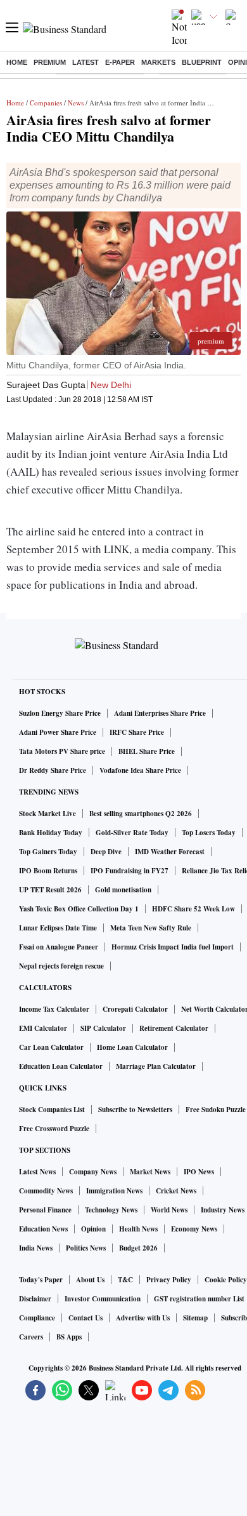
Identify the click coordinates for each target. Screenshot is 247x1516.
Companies (46, 102)
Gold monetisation (123, 889)
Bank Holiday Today (50, 832)
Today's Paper (41, 1279)
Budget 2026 (138, 1248)
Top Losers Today (209, 832)
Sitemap (195, 1317)
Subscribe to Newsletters (135, 1109)
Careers (31, 1336)
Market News (150, 1171)
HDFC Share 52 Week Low (193, 908)
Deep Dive (106, 851)
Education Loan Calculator (61, 1066)
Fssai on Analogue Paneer (58, 946)
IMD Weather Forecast (170, 851)
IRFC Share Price (137, 732)
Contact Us (85, 1317)
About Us (90, 1279)
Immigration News (114, 1190)
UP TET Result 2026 (50, 889)
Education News (43, 1228)
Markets (158, 62)
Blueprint (202, 62)
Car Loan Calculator (51, 1047)
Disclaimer (35, 1298)
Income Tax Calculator (54, 1009)
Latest (85, 62)
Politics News (86, 1248)
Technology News (111, 1209)
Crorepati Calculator (135, 1009)
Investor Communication (103, 1298)
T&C (125, 1279)
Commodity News (46, 1190)
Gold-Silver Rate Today (132, 832)
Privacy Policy (168, 1279)
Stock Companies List (52, 1109)
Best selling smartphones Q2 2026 (140, 813)
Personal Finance (45, 1209)
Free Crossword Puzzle (54, 1128)
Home (16, 62)
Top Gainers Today (48, 851)
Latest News (37, 1171)
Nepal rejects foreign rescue (61, 966)
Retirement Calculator (173, 1028)
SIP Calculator (103, 1028)
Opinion (93, 1228)
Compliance (37, 1317)
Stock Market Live (47, 813)
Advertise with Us (143, 1317)
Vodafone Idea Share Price (140, 770)
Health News (138, 1228)
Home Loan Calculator (132, 1047)
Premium (50, 62)
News (76, 102)
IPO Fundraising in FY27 (129, 870)
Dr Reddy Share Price (52, 770)
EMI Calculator (43, 1028)
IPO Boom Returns (48, 870)
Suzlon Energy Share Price (60, 713)
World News (169, 1209)
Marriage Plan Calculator (156, 1066)
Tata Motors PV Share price (62, 751)
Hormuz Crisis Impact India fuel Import (172, 946)
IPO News (199, 1171)
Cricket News (176, 1190)
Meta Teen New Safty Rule (150, 927)
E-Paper (120, 62)
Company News (93, 1171)
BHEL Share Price (146, 751)
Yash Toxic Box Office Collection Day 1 (79, 908)
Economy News (194, 1228)
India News (36, 1248)
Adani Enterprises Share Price (160, 713)
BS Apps (69, 1336)
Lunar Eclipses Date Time (58, 927)
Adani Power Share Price (57, 732)
